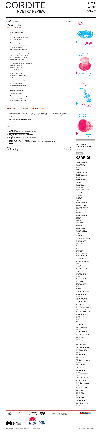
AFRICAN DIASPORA (84, 261)
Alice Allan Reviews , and (19, 140)
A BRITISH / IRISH (84, 334)
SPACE (80, 182)
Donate (91, 11)
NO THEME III (83, 354)
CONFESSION (82, 301)
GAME (80, 225)
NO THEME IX (82, 242)
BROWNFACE (82, 232)
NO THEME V (82, 314)
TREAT (80, 192)
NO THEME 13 (82, 185)
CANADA (81, 341)
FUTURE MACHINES (84, 311)
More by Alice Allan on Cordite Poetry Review (20, 119)
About (92, 7)
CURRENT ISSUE (11, 16)
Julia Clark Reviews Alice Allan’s (19, 133)
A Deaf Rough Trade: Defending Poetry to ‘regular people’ (21, 134)
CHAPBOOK (72, 16)
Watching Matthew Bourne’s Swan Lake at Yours (19, 135)
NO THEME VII (82, 275)
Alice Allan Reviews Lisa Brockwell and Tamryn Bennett (20, 138)
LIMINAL (80, 209)
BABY (80, 195)
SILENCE (81, 357)
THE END (81, 318)
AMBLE (80, 222)
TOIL (80, 321)
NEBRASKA (82, 397)
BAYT (79, 248)
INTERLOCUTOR (84, 384)
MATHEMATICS (82, 285)
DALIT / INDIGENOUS (85, 308)
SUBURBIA (81, 281)
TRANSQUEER (82, 268)
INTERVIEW (33, 16)
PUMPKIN (82, 364)
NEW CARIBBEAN (83, 291)
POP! (79, 199)
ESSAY (42, 16)
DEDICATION (82, 205)
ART (63, 16)
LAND (79, 288)
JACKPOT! (82, 390)
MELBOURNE (83, 351)
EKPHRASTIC (83, 298)
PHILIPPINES (82, 278)
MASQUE (81, 367)
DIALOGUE (81, 166)
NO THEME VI (82, 294)
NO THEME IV (83, 331)
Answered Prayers (12, 130)
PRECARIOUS (82, 172)
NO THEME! (82, 400)
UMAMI (81, 324)
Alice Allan (10, 27)
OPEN (80, 212)
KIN (79, 218)
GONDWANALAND (84, 361)
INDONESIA (82, 380)
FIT (79, 169)
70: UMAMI (20, 108)
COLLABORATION (84, 347)
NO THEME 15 (82, 162)
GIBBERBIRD (83, 387)
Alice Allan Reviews (22, 137)
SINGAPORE (81, 235)
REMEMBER (82, 179)
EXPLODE (81, 304)
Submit (91, 3)
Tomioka (11, 143)
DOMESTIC (81, 265)
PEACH (80, 252)
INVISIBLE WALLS (83, 189)
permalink (42, 108)
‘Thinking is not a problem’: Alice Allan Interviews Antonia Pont (22, 131)
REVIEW (22, 16)
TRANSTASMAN (84, 327)
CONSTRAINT (83, 344)
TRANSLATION (53, 16)
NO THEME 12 (82, 202)
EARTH (80, 245)
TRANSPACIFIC (83, 377)
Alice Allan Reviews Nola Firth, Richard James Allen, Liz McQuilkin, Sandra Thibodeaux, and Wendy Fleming (32, 141)
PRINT (81, 16)
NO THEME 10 (82, 228)
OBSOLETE (82, 337)
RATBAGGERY (83, 374)
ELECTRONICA (83, 403)
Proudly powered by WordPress (87, 428)
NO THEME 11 (82, 215)
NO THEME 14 (82, 176)
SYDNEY (81, 394)
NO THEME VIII (82, 255)
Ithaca (70, 20)
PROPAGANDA (85, 238)
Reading (9, 20)
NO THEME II (82, 370)
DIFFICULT (81, 271)
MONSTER (81, 258)
